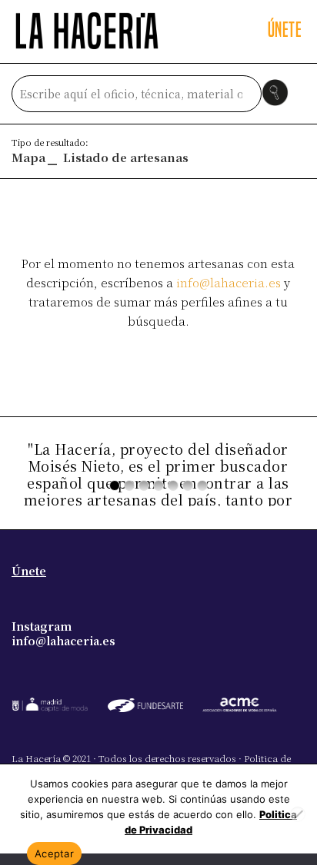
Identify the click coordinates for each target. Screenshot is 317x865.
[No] (297, 814)
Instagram (42, 626)
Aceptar (54, 853)
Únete (29, 570)
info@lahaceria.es (228, 282)
